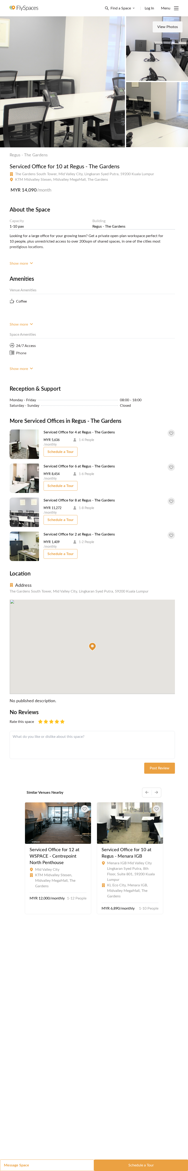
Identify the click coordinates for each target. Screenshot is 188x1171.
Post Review (159, 768)
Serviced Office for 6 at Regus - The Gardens (79, 466)
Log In (149, 8)
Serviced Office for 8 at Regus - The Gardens (79, 500)
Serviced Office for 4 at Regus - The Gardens (79, 432)
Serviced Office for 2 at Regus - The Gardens (79, 534)
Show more (19, 263)
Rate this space (22, 722)
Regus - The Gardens (29, 155)
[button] (92, 647)
